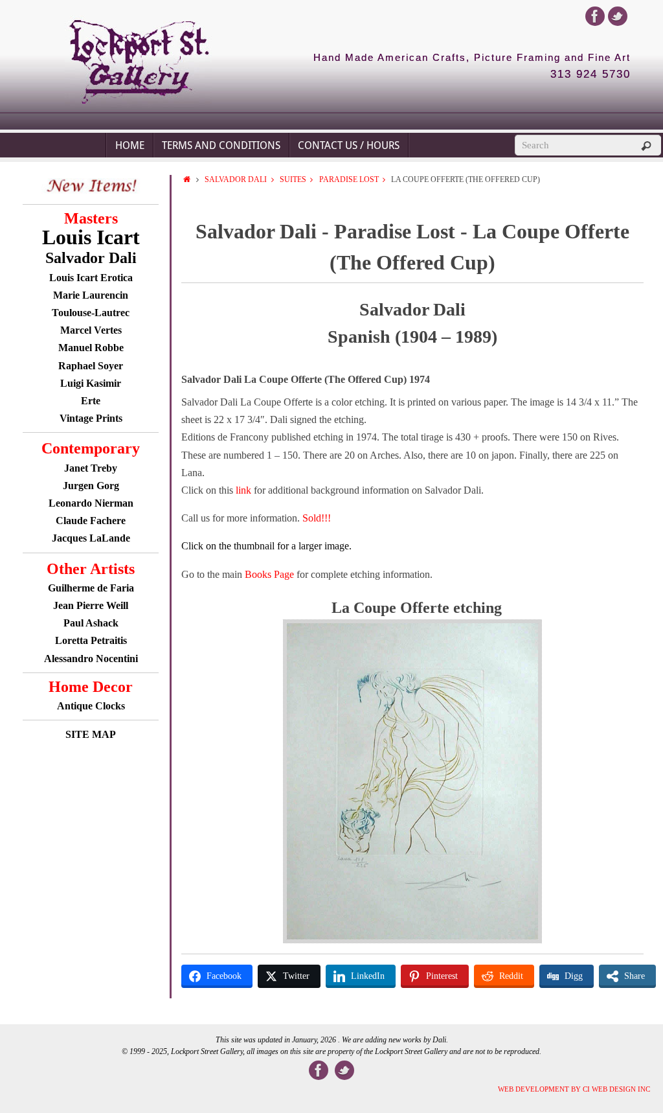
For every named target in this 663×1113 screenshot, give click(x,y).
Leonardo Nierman (91, 503)
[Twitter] (617, 16)
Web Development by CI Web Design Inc (574, 1089)
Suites (293, 179)
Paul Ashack (90, 622)
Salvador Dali (236, 179)
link (245, 490)
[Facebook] (595, 16)
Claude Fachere (91, 520)
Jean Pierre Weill (90, 605)
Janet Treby (90, 468)
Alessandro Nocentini (91, 658)
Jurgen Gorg (91, 485)
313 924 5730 (590, 74)
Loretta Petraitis (91, 640)
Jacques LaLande (91, 538)
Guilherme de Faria (91, 587)
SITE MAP (90, 734)
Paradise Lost (349, 179)
